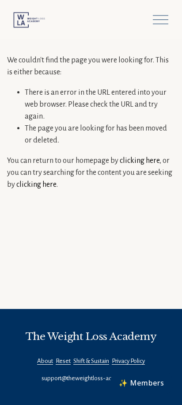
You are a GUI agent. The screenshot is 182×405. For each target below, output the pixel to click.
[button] (141, 383)
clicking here (139, 160)
